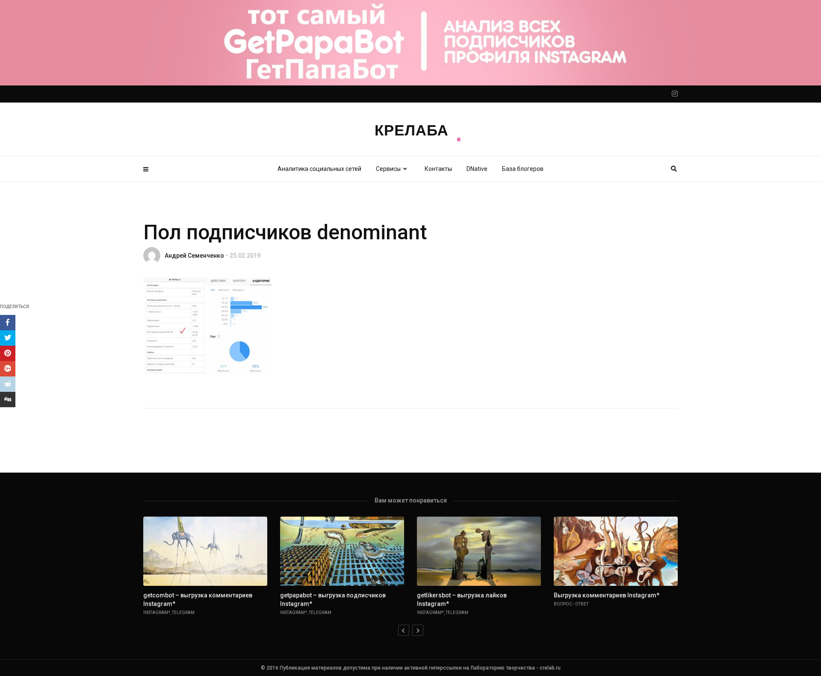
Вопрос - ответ (571, 604)
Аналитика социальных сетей (319, 168)
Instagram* (156, 612)
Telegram (183, 612)
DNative (477, 168)
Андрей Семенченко (194, 255)
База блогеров (522, 168)
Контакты (438, 168)
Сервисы (388, 168)
